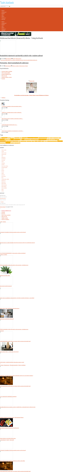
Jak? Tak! (3, 19)
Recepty (3, 171)
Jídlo (2, 15)
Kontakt (3, 78)
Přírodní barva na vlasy (34, 139)
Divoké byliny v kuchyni (32, 137)
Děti (2, 155)
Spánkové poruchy (15, 141)
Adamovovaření (4, 137)
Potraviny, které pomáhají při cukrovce (14, 63)
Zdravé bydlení (4, 183)
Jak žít (14, 58)
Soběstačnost (3, 141)
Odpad (9, 139)
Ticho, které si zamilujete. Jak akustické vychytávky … (12, 130)
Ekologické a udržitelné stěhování (7, 318)
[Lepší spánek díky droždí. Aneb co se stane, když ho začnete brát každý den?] (3, 123)
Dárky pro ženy (4, 154)
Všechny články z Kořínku (7, 71)
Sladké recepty (56, 139)
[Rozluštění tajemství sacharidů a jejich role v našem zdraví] (31, 47)
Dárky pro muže (4, 152)
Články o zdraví (5, 217)
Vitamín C (39, 141)
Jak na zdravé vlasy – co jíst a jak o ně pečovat (9, 351)
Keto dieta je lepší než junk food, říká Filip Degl (9, 427)
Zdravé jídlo (60, 141)
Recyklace (48, 139)
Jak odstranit (3, 158)
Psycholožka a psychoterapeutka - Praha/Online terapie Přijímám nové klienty (31, 95)
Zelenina (7, 143)
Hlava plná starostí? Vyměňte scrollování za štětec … (12, 118)
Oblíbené (3, 97)
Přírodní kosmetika (4, 167)
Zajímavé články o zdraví (7, 77)
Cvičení (3, 151)
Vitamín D (42, 141)
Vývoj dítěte (45, 141)
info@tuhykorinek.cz (3, 198)
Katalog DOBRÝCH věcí (6, 74)
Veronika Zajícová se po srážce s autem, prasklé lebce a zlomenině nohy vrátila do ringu (17, 407)
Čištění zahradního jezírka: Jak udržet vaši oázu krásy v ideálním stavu (14, 265)
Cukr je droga (24, 137)
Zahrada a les (4, 12)
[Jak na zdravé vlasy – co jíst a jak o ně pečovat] (6, 350)
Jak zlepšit (12, 439)
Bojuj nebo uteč (16, 137)
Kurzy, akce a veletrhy (6, 215)
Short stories (4, 176)
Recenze (3, 170)
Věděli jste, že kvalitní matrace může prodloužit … (12, 112)
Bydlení (3, 13)
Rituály (51, 139)
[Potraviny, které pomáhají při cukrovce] (31, 60)
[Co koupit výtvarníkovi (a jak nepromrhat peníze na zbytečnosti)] (3, 104)
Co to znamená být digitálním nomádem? (8, 396)
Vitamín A (33, 141)
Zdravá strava (18, 58)
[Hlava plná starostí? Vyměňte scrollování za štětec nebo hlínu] (3, 117)
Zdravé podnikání (21, 365)
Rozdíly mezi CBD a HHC (5, 275)
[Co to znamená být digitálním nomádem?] (6, 395)
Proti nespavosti (27, 139)
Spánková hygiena (9, 141)
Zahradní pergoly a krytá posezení (52, 141)
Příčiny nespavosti (42, 139)
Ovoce (12, 139)
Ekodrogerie (3, 157)
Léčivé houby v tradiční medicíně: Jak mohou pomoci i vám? (12, 362)
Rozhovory (4, 17)
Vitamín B (36, 141)
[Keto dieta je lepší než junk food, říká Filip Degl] (6, 426)
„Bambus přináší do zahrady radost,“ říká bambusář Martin (11, 417)
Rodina (3, 10)
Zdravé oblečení (4, 186)
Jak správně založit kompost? (6, 286)
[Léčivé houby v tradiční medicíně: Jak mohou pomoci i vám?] (6, 360)
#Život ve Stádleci (5, 219)
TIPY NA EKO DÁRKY (6, 72)
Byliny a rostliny (15, 65)
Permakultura (17, 139)
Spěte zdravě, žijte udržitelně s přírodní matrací (9, 308)
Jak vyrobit (3, 160)
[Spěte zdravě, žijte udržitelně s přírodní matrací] (6, 306)
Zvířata (3, 190)
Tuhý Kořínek (2, 206)
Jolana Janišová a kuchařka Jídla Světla (8, 438)
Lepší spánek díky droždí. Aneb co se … (9, 124)
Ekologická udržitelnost (43, 137)
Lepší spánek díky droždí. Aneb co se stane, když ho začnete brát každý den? (15, 341)
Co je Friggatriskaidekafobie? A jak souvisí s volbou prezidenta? (13, 253)
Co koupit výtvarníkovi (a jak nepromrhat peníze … (12, 106)
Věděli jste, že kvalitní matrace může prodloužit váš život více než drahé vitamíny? (16, 375)
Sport (2, 177)
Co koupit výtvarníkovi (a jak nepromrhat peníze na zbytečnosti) (13, 232)
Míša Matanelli (8, 58)
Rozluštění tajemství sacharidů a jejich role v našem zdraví (21, 55)
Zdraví (3, 16)
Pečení (23, 139)
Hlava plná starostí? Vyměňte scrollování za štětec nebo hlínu (12, 460)
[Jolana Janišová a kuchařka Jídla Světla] (6, 436)
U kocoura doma (29, 141)
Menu (1, 8)
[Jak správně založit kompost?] (6, 284)
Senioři (53, 139)
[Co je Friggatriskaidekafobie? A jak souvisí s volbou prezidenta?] (6, 251)
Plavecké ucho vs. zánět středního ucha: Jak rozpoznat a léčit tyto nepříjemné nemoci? (17, 242)
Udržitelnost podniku (23, 141)
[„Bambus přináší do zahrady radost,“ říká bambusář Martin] (6, 416)
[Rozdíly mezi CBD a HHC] (6, 274)
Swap (19, 141)
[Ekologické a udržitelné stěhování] (6, 317)
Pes (20, 139)
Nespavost (2, 139)
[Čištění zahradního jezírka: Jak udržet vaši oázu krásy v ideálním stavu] (6, 263)
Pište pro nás (4, 75)
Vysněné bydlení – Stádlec (5, 179)
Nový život (6, 139)
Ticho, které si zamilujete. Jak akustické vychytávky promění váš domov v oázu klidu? (17, 297)
